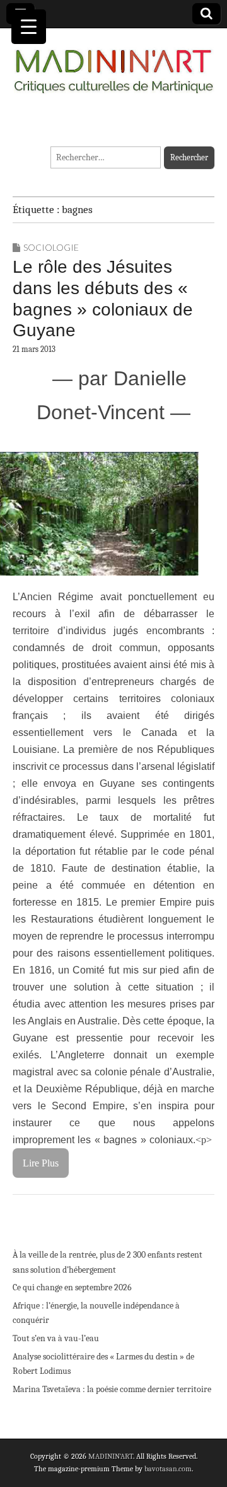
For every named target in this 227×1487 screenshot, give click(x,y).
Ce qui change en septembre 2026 (72, 1287)
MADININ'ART (110, 1456)
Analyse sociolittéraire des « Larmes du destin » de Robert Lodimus (103, 1364)
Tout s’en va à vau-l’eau (56, 1338)
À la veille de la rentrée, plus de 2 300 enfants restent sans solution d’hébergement (107, 1262)
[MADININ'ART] (113, 63)
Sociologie (51, 247)
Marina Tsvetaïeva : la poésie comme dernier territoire (112, 1389)
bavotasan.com (168, 1468)
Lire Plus (41, 1163)
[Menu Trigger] (28, 26)
